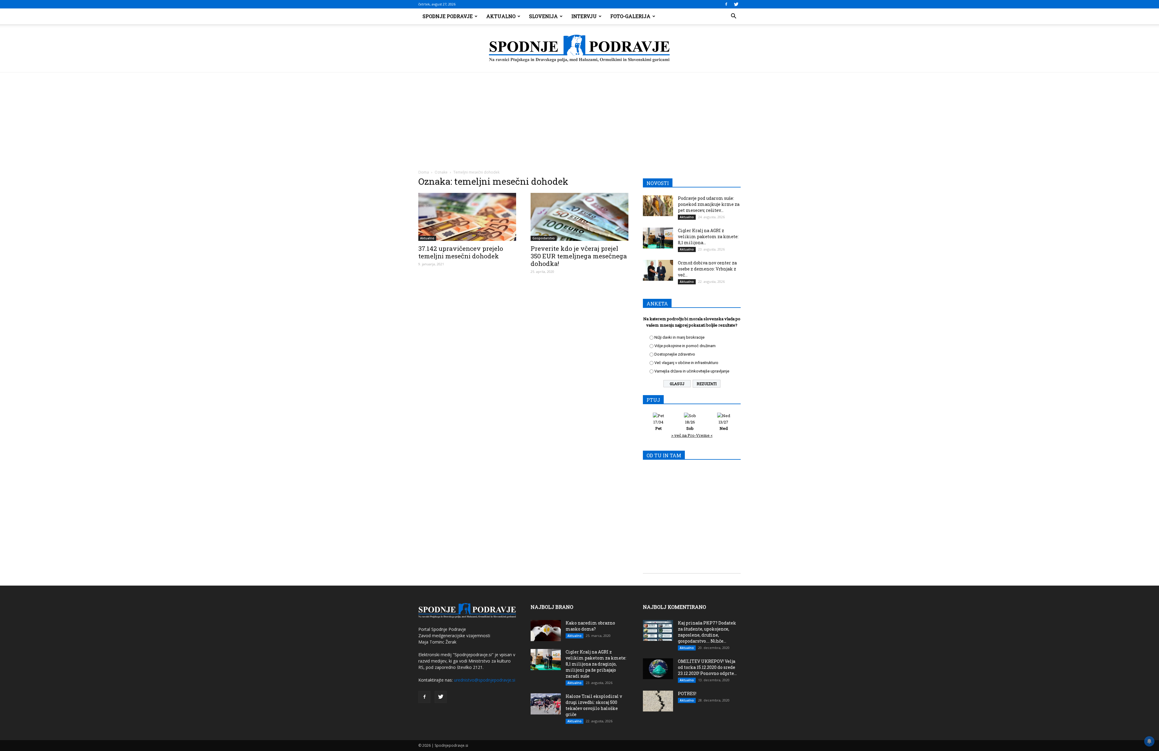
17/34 (658, 425)
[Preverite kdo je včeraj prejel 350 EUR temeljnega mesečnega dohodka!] (579, 217)
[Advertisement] (579, 117)
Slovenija (543, 16)
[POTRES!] (658, 701)
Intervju (584, 16)
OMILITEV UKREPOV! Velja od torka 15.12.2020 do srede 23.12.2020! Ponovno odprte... (707, 667)
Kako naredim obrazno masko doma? (590, 626)
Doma (423, 172)
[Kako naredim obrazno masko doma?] (546, 630)
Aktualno (501, 16)
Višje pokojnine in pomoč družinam (685, 346)
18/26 (690, 425)
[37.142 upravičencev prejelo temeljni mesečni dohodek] (467, 217)
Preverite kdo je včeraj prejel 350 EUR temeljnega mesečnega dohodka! (579, 256)
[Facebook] (726, 4)
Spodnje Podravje (448, 16)
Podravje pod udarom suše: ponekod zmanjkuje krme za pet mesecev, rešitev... (708, 204)
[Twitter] (736, 4)
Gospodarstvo (543, 238)
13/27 (723, 425)
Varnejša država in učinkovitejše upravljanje (691, 371)
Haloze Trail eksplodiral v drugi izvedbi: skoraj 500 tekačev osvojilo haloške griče (594, 705)
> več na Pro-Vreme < (692, 435)
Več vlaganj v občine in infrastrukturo (686, 362)
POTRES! (687, 693)
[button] (733, 16)
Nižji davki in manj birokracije (679, 337)
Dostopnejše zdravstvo (674, 354)
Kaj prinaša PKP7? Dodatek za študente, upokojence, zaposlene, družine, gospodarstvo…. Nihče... (707, 632)
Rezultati (707, 383)
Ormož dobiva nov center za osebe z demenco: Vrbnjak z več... (707, 269)
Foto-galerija (630, 16)
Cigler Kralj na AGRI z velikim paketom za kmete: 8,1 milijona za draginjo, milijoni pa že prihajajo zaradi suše (596, 664)
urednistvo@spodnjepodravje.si (484, 680)
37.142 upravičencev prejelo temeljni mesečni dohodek (460, 252)
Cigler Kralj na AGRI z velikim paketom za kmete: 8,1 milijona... (708, 236)
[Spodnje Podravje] (579, 48)
